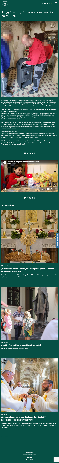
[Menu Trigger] (56, 3)
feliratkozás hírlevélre (57, 240)
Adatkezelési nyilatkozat (29, 454)
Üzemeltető (29, 459)
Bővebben (4, 282)
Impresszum (29, 452)
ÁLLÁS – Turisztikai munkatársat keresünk (21, 345)
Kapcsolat (29, 457)
